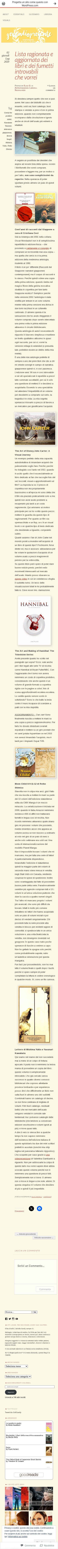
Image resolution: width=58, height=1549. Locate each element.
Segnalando (20, 90)
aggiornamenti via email (19, 1383)
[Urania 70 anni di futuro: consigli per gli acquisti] (17, 1499)
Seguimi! (11, 1392)
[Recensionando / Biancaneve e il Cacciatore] (41, 1499)
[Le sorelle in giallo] (49, 1431)
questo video (21, 579)
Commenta (45, 1289)
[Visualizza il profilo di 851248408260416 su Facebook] (6, 1319)
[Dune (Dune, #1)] (49, 1455)
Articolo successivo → (43, 1238)
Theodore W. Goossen (16, 1461)
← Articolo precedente (26, 1234)
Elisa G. (27, 86)
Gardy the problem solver (8, 116)
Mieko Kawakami (14, 1425)
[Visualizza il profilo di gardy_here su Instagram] (13, 1319)
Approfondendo (22, 88)
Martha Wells (13, 1437)
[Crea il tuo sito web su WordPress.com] (29, 3)
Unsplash (47, 1197)
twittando (12, 1409)
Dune (8, 1447)
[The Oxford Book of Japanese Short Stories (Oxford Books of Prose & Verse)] (49, 1468)
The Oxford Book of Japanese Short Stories (23, 1459)
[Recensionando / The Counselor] (41, 1523)
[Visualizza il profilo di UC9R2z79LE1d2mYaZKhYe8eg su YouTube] (16, 1319)
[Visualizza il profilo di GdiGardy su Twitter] (10, 1319)
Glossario (34, 14)
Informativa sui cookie (17, 1536)
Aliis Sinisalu (37, 1197)
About (6, 14)
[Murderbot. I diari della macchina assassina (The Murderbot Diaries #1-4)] (49, 1443)
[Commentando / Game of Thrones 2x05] (17, 1523)
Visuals (6, 20)
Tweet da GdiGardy (13, 1412)
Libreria (48, 14)
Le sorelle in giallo (13, 1423)
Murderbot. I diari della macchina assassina (24, 1435)
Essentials (19, 14)
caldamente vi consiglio (37, 248)
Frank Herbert (13, 1449)
